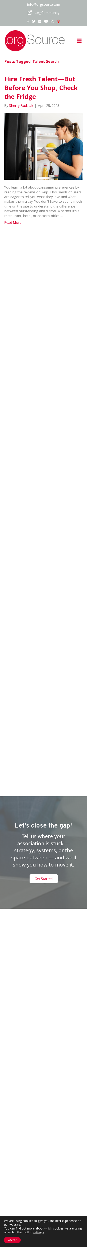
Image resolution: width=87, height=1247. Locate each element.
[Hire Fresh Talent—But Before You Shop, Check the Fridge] (43, 146)
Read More (13, 222)
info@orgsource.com (43, 4)
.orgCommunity (47, 12)
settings (38, 1232)
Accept (12, 1240)
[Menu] (79, 41)
